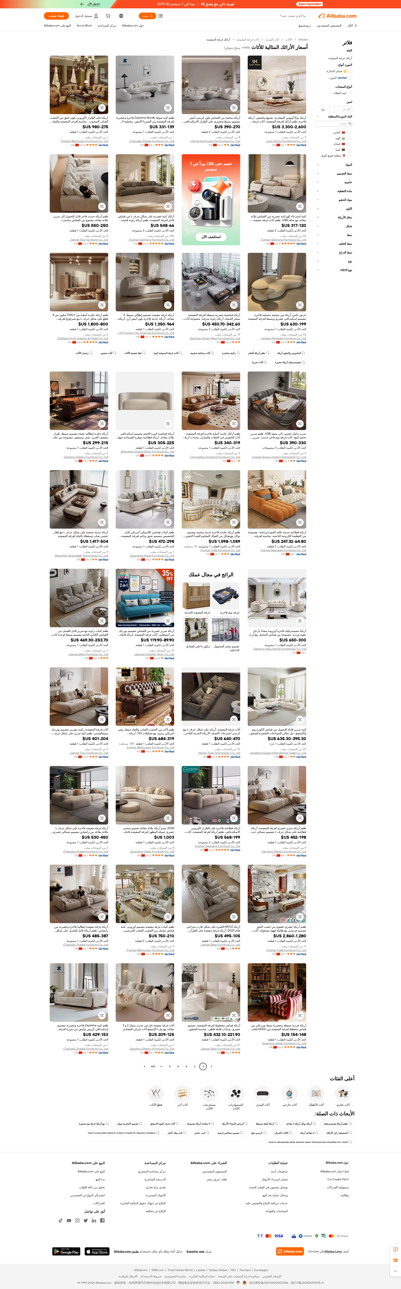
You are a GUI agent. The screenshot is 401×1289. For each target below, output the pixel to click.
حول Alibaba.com (337, 1162)
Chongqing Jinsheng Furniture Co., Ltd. (215, 457)
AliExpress (141, 1270)
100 (153, 1066)
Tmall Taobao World (180, 1270)
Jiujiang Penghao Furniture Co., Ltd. (283, 338)
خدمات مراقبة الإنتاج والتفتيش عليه (267, 1203)
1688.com (157, 1270)
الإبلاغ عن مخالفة (156, 1211)
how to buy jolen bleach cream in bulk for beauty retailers (121, 1132)
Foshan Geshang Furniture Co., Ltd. (151, 239)
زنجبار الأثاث (82, 353)
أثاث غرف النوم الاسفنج (162, 1123)
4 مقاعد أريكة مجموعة (198, 1123)
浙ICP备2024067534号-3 (307, 1282)
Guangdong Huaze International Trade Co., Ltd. (277, 753)
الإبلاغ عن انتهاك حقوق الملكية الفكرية (143, 1203)
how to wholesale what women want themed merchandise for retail (308, 1142)
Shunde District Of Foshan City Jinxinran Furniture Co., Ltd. (145, 333)
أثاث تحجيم (106, 353)
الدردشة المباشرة (155, 1179)
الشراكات (99, 1203)
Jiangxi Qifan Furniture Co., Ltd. (88, 654)
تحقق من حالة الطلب (92, 1187)
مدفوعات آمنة (279, 1171)
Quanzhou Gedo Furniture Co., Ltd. (152, 555)
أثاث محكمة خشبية (200, 353)
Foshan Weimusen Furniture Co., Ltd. (84, 141)
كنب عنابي (199, 1132)
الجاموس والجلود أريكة (289, 353)
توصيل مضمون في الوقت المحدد (268, 1187)
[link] (395, 1249)
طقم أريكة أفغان (256, 353)
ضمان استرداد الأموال (275, 1179)
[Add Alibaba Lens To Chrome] (290, 1251)
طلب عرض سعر (217, 1179)
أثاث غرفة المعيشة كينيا (166, 353)
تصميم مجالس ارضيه (228, 1132)
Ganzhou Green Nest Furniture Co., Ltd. (214, 338)
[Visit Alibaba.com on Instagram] (77, 1220)
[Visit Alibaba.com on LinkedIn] (93, 1220)
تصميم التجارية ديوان (127, 1123)
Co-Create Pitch (338, 1179)
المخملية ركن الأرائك (337, 1132)
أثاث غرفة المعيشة (247, 39)
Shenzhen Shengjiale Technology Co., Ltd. (81, 555)
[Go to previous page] (211, 1066)
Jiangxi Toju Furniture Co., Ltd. (89, 239)
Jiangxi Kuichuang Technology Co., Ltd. (215, 141)
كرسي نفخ (256, 1132)
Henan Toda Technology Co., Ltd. (219, 753)
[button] (160, 15)
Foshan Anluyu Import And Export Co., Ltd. (279, 457)
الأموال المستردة (156, 1195)
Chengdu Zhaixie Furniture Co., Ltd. (151, 141)
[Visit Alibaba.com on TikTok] (60, 1220)
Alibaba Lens (333, 1251)
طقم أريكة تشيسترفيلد (336, 1123)
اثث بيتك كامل (175, 1132)
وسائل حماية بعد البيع (275, 1195)
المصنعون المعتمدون (214, 1171)
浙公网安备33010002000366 (268, 1282)
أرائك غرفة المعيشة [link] (218, 39)
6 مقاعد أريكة (307, 1132)
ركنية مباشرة (229, 353)
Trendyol (245, 1270)
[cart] (107, 16)
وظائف (344, 1195)
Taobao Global (218, 1270)
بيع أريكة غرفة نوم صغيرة (92, 1123)
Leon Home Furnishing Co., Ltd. (286, 141)
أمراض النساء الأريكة (233, 1123)
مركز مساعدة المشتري (152, 1171)
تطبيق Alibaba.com (126, 1251)
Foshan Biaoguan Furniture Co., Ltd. (283, 550)
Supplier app (195, 1251)
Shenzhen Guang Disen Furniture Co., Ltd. (147, 451)
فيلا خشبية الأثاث (133, 353)
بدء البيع (100, 1179)
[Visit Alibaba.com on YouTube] (68, 1220)
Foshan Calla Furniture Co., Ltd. (220, 550)
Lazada (200, 1270)
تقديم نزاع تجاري (156, 1187)
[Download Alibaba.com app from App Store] (97, 1251)
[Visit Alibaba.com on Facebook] (102, 1220)
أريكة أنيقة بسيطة (265, 1123)
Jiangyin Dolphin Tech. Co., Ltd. (154, 654)
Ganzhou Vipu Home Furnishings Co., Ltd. (279, 648)
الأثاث (288, 39)
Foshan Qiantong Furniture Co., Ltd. (283, 239)
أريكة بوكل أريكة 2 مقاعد (299, 1123)
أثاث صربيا (257, 362)
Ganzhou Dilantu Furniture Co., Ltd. (85, 457)
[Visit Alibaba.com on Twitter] (85, 1220)
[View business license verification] (238, 1283)
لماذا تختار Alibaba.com (334, 1171)
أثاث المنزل (272, 39)
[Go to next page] (144, 1066)
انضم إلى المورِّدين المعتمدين (87, 1195)
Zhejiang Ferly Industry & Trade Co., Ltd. (82, 338)
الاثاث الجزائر (281, 1132)
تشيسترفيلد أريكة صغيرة (288, 362)
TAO (233, 1270)
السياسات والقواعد (276, 1211)
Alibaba (303, 39)
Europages (261, 1270)
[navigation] (334, 553)
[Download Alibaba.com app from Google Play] (66, 1251)
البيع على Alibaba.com (91, 1171)
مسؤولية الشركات (338, 1187)
